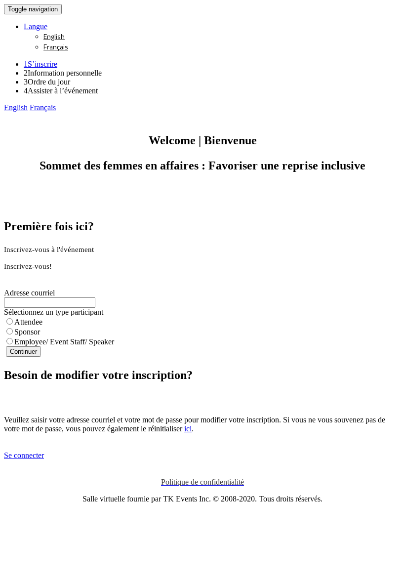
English (54, 36)
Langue (35, 26)
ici (188, 428)
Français (55, 47)
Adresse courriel (29, 293)
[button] (16, 107)
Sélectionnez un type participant (53, 312)
